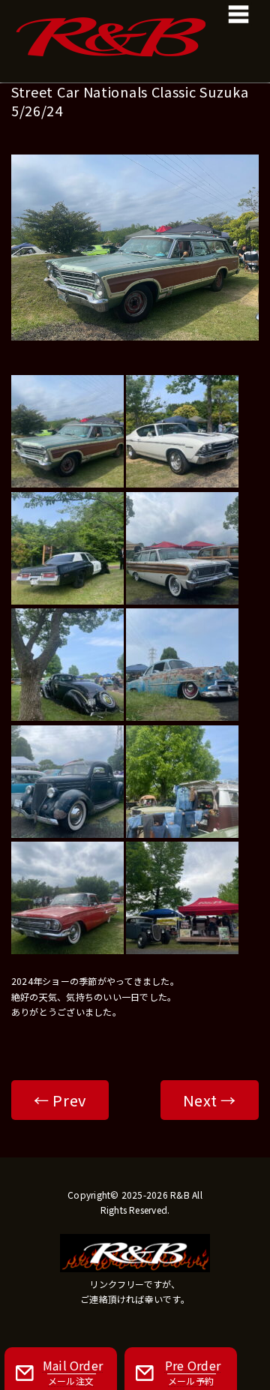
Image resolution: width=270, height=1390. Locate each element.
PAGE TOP (249, 1333)
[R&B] (135, 22)
